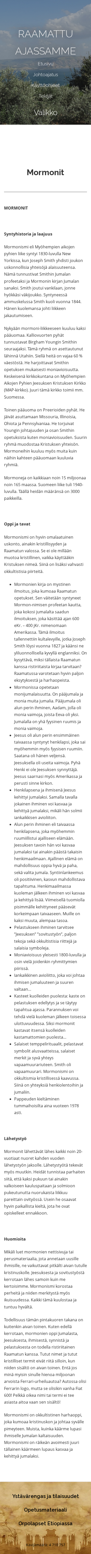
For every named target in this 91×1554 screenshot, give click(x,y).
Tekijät (46, 96)
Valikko (45, 112)
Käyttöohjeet (45, 85)
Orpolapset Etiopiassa (45, 1523)
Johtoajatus (45, 74)
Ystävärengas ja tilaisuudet (45, 1496)
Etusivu (46, 63)
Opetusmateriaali (45, 1510)
